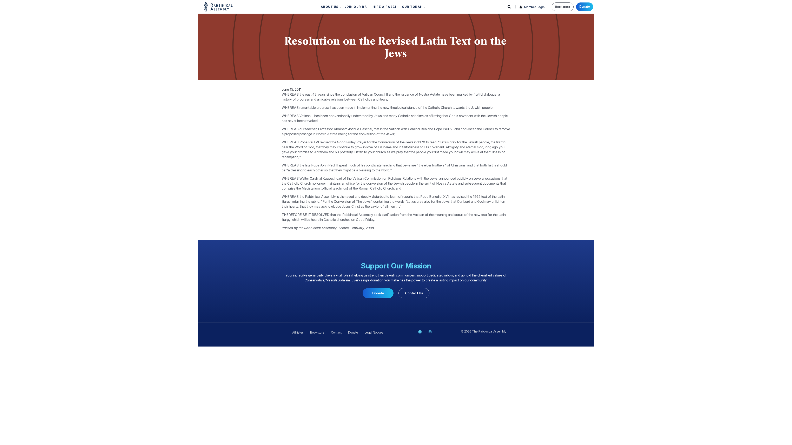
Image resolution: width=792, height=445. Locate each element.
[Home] (218, 7)
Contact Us (414, 293)
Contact (336, 332)
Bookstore (562, 6)
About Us (328, 8)
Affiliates (298, 332)
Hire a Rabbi (383, 8)
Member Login (534, 7)
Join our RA (355, 6)
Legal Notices (374, 332)
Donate (584, 6)
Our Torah (411, 8)
